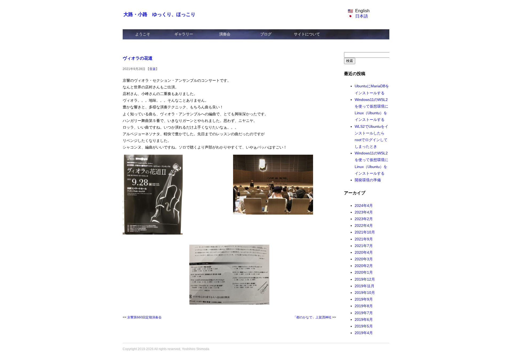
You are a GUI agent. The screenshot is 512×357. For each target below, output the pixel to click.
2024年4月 (364, 205)
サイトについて (307, 34)
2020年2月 (364, 266)
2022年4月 (364, 225)
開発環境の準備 (368, 180)
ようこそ (142, 34)
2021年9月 (364, 239)
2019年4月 (364, 333)
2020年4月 (364, 252)
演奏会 (224, 34)
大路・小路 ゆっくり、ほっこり (159, 14)
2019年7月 (364, 313)
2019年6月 (364, 319)
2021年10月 (365, 232)
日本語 (361, 16)
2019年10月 (365, 292)
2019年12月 (365, 279)
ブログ (265, 34)
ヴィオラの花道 (138, 58)
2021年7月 (364, 246)
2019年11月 (364, 286)
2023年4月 (364, 212)
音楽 (152, 69)
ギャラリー (183, 34)
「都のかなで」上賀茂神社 (312, 317)
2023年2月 (364, 219)
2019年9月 (364, 299)
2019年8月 (364, 306)
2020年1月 (364, 272)
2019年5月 (364, 326)
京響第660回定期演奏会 (144, 317)
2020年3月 (364, 259)
